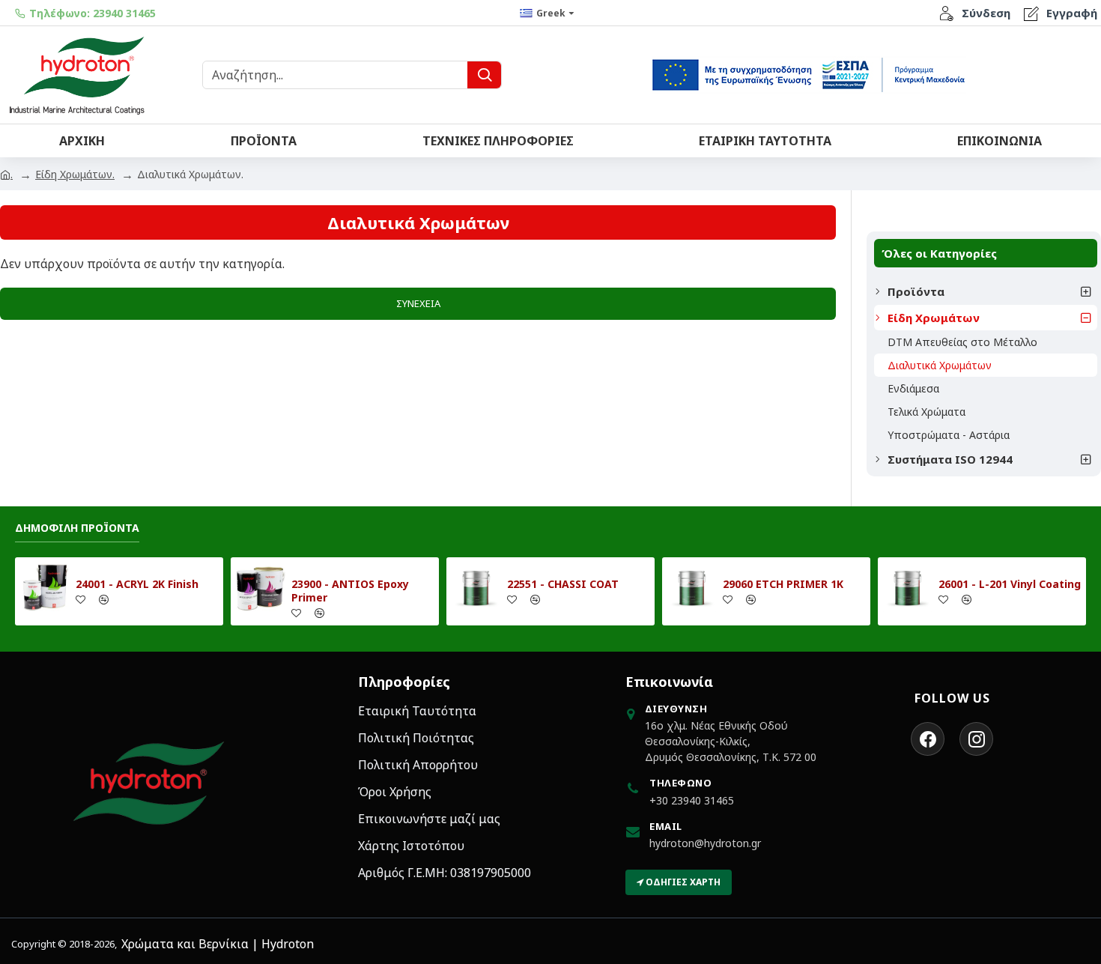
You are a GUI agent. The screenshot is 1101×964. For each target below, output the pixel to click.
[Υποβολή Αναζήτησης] (484, 74)
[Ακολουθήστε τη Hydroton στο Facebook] (927, 739)
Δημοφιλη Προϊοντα (77, 528)
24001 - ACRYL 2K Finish (137, 584)
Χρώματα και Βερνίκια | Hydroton (217, 944)
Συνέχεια (418, 303)
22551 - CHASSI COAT (563, 584)
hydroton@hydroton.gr (705, 843)
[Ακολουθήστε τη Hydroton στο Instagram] (976, 739)
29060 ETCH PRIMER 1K (783, 584)
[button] (1082, 291)
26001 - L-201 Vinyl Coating (1009, 584)
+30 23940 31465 (691, 800)
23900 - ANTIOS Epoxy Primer (350, 591)
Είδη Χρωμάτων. (75, 174)
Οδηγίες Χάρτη (682, 882)
